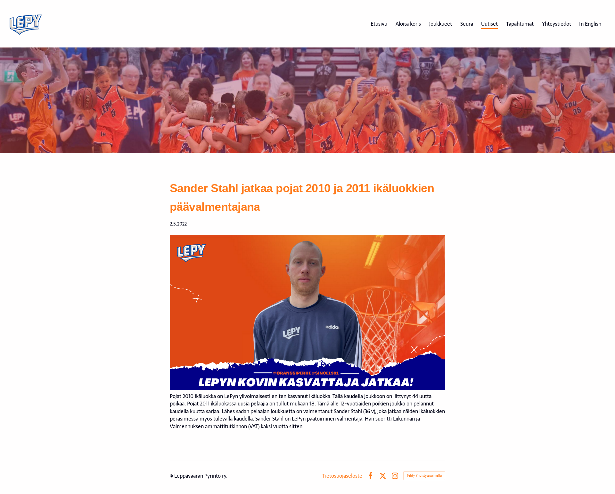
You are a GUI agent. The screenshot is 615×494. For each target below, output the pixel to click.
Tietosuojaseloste (342, 475)
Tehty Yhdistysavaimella (424, 475)
